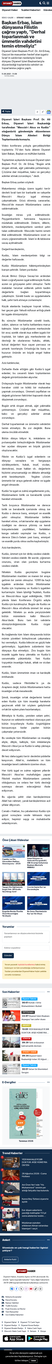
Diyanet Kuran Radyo (30, 1325)
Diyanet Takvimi (29, 999)
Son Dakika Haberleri (14, 1315)
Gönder (8, 955)
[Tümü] (48, 992)
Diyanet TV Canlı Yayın (30, 1322)
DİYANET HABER (29, 1052)
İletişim (33, 1331)
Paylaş (8, 111)
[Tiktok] (35, 1289)
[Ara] (44, 3)
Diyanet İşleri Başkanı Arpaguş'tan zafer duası (35, 1018)
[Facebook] (16, 1289)
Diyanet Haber (10, 10)
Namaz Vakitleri (12, 1303)
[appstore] (14, 1339)
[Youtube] (31, 1289)
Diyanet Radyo (10, 1325)
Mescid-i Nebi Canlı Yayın (15, 1331)
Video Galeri (7, 18)
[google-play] (38, 1339)
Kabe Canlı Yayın (34, 1328)
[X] (21, 1289)
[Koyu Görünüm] (40, 3)
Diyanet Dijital (10, 1322)
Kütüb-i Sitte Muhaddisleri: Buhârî (31, 1004)
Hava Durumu (11, 1300)
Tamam (33, 1360)
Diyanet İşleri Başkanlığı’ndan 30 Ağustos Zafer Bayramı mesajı (35, 1058)
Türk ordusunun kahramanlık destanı (32, 1044)
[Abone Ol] (48, 112)
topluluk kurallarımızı (26, 965)
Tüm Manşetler (12, 1312)
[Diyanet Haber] (12, 3)
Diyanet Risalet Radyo (13, 1328)
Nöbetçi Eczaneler (13, 1297)
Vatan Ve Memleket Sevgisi (34, 1071)
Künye (43, 1331)
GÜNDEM (26, 1039)
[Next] (11, 1289)
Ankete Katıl (10, 1259)
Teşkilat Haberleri (30, 10)
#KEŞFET (26, 1025)
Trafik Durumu (11, 1306)
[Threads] (40, 1289)
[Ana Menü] (48, 3)
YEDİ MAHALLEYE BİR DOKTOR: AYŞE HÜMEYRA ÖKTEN (35, 1031)
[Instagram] (26, 1289)
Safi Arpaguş (28, 1012)
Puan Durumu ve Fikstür (15, 1309)
